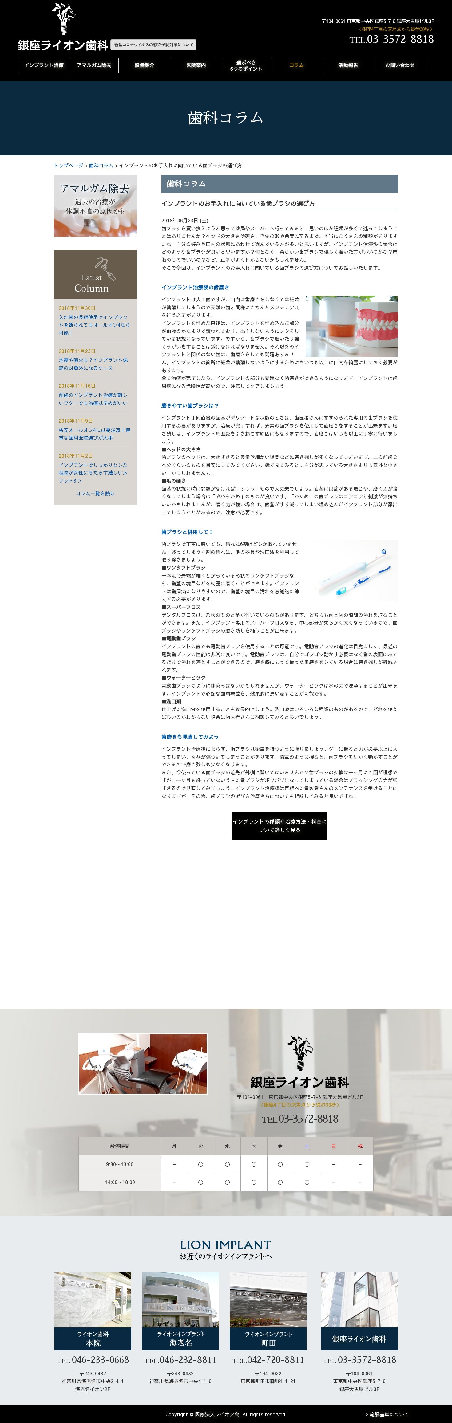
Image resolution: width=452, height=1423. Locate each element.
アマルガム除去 (94, 64)
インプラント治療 (44, 64)
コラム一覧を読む (95, 493)
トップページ (68, 165)
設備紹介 (144, 64)
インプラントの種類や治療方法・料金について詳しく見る (280, 825)
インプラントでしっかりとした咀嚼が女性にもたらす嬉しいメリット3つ (93, 472)
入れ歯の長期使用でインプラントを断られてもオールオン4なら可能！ (94, 325)
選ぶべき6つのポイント (246, 65)
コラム (296, 64)
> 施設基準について (387, 1414)
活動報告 (348, 64)
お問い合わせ (400, 64)
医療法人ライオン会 (217, 1414)
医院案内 (196, 64)
